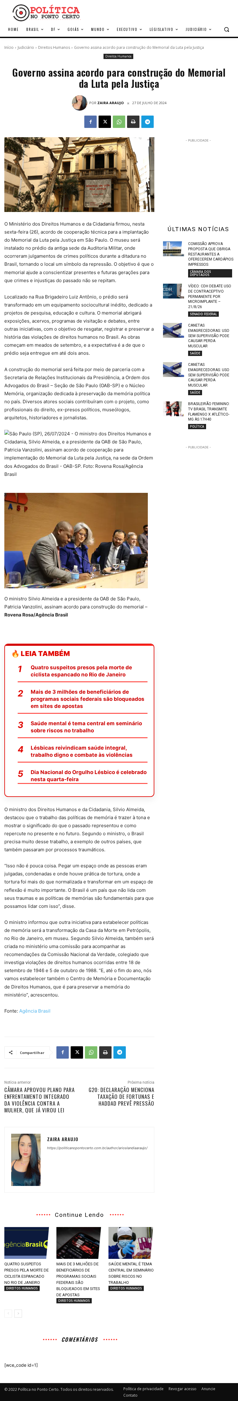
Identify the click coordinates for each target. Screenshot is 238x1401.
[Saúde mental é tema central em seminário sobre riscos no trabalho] (131, 1243)
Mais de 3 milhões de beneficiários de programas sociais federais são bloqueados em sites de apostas (87, 699)
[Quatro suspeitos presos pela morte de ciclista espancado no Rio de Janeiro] (27, 1243)
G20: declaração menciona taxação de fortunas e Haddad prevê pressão (121, 1096)
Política (197, 426)
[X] (105, 122)
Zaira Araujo (110, 102)
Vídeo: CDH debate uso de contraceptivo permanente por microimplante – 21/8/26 (209, 296)
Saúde (195, 353)
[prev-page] (8, 1314)
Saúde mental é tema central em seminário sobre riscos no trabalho (86, 727)
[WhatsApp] (119, 122)
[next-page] (18, 1314)
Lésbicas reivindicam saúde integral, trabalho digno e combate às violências (82, 751)
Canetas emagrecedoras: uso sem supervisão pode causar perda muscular (208, 335)
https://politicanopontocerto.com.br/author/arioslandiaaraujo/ (97, 1148)
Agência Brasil (35, 1011)
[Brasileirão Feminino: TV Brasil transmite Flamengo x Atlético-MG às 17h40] (173, 408)
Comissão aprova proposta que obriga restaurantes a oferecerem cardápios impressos (210, 254)
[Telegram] (147, 122)
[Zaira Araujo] (80, 103)
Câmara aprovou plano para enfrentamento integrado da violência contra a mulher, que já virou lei (39, 1100)
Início (9, 47)
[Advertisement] (161, 12)
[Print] (133, 122)
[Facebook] (90, 122)
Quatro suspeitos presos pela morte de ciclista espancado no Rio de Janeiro (81, 671)
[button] (226, 29)
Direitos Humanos (54, 47)
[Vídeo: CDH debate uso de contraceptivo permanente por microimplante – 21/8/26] (173, 291)
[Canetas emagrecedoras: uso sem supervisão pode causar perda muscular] (173, 330)
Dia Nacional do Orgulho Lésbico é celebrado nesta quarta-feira (89, 775)
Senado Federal (203, 314)
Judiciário (26, 47)
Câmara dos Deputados (200, 273)
